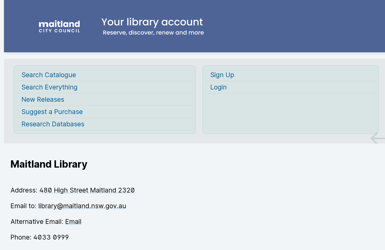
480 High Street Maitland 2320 (87, 190)
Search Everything (49, 87)
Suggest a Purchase (52, 112)
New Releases (42, 99)
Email (73, 221)
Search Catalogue (48, 75)
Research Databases (52, 124)
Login (218, 87)
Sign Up (222, 75)
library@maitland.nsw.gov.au (82, 206)
